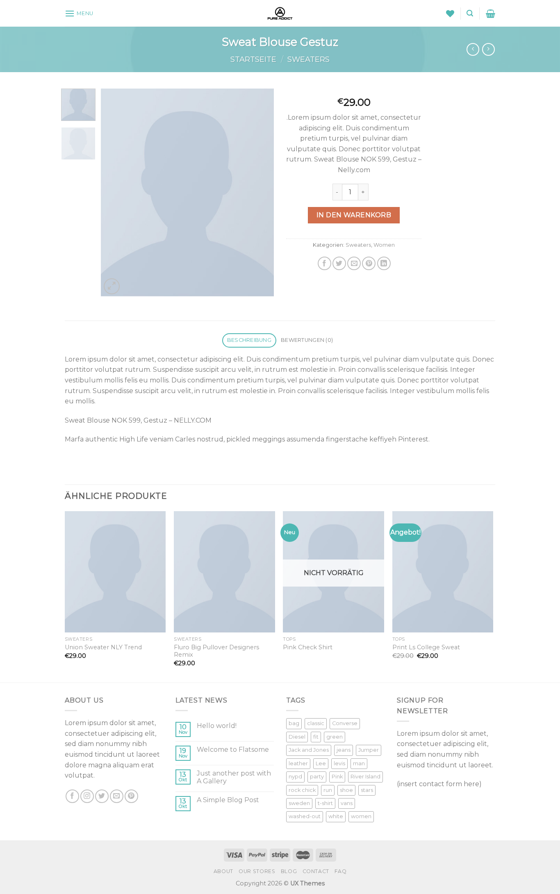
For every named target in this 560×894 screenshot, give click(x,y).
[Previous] (114, 192)
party (317, 776)
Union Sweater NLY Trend (103, 647)
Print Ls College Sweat (426, 647)
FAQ (340, 871)
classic (315, 723)
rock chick (302, 790)
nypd (295, 776)
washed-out (305, 816)
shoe (346, 790)
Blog (289, 871)
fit (316, 737)
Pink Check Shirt (307, 647)
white (335, 816)
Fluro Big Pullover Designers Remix (216, 651)
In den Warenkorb (354, 215)
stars (367, 790)
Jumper (368, 750)
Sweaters (308, 59)
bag (294, 723)
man (359, 763)
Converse (344, 723)
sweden (299, 803)
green (334, 737)
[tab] (249, 340)
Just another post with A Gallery (234, 777)
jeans (344, 750)
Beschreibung (249, 340)
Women (384, 245)
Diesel (297, 737)
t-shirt (325, 803)
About (223, 871)
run (327, 790)
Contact (316, 871)
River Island (365, 776)
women (361, 816)
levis (339, 763)
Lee (321, 763)
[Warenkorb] (490, 14)
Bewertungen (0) (307, 340)
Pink (337, 776)
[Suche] (470, 13)
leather (298, 763)
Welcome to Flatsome (233, 749)
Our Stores (257, 871)
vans (347, 803)
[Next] (260, 192)
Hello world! (217, 726)
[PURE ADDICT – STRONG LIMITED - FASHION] (280, 13)
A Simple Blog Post (228, 800)
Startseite (253, 59)
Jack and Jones (309, 750)
